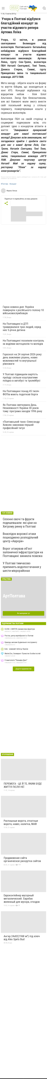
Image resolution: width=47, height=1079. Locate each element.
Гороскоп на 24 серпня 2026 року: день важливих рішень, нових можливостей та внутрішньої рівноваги (22, 359)
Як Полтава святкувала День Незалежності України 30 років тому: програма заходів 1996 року (22, 408)
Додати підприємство (23, 669)
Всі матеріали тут (23, 613)
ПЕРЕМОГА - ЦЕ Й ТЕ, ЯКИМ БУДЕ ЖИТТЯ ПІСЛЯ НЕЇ (23, 785)
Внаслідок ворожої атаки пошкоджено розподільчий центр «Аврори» (20, 537)
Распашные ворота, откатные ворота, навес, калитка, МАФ (21, 822)
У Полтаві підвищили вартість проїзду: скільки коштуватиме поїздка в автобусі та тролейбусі (21, 377)
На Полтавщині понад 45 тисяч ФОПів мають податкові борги (21, 393)
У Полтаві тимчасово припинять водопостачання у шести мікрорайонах (22, 566)
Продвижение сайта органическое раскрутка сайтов (22, 859)
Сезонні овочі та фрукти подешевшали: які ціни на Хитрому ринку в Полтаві (20, 522)
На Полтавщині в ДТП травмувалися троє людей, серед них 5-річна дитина (22, 327)
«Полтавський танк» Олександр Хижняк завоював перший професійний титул (21, 425)
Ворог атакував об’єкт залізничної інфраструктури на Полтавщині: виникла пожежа (23, 552)
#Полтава (4, 184)
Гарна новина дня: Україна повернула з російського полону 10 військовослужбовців (23, 310)
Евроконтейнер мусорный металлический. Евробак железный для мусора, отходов (22, 898)
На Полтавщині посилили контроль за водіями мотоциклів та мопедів (23, 342)
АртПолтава (14, 596)
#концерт (12, 184)
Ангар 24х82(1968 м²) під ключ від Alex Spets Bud (22, 938)
